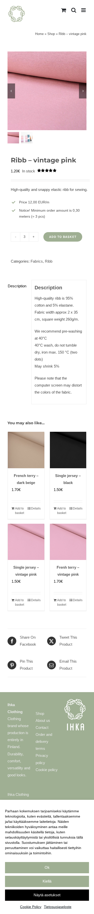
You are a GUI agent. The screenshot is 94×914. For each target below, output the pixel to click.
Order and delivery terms (44, 741)
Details (36, 508)
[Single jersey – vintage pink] (26, 542)
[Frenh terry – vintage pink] (68, 542)
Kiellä (47, 881)
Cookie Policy (30, 907)
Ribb (48, 261)
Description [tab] (17, 286)
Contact (42, 727)
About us (43, 720)
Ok (47, 867)
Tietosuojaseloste (57, 907)
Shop (51, 34)
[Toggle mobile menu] (83, 10)
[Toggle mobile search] (73, 10)
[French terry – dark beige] (26, 450)
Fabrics (37, 261)
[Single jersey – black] (68, 450)
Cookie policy (47, 770)
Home (39, 34)
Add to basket (62, 237)
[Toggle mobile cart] (63, 10)
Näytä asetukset (47, 895)
